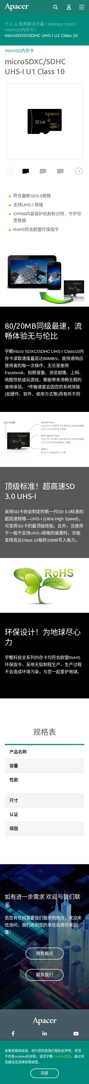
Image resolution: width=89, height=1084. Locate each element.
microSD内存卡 (19, 30)
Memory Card (61, 24)
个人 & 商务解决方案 (24, 24)
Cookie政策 (62, 1056)
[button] (79, 171)
